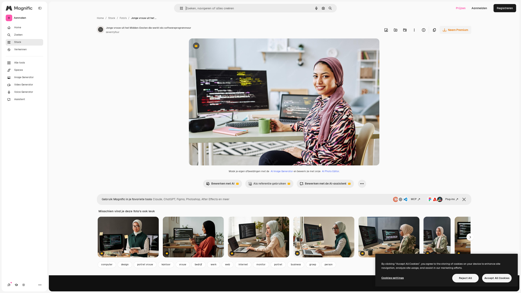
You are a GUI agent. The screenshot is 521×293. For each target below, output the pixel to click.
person (329, 264)
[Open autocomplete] (179, 8)
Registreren (505, 8)
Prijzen (460, 8)
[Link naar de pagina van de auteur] (100, 30)
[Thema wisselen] (23, 285)
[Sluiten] (464, 199)
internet (243, 264)
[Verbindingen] (9, 285)
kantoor (166, 264)
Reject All (465, 278)
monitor (261, 264)
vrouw (182, 264)
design (125, 264)
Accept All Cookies (496, 278)
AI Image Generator (282, 171)
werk (214, 264)
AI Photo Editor (330, 171)
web (227, 264)
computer (107, 264)
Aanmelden (479, 8)
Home (100, 18)
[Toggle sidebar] (40, 8)
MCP (414, 199)
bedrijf (198, 264)
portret (278, 264)
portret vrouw (145, 264)
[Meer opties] (414, 30)
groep (312, 264)
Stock (111, 18)
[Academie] (16, 285)
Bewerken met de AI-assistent (323, 185)
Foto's (123, 18)
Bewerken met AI (220, 185)
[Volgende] (470, 237)
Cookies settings (392, 278)
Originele (215, 46)
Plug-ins (450, 199)
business (296, 264)
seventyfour (112, 32)
